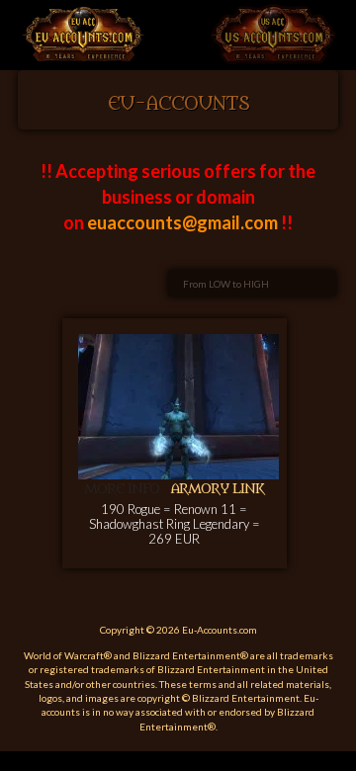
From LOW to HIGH (226, 284)
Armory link (217, 488)
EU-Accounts (178, 104)
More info (121, 488)
